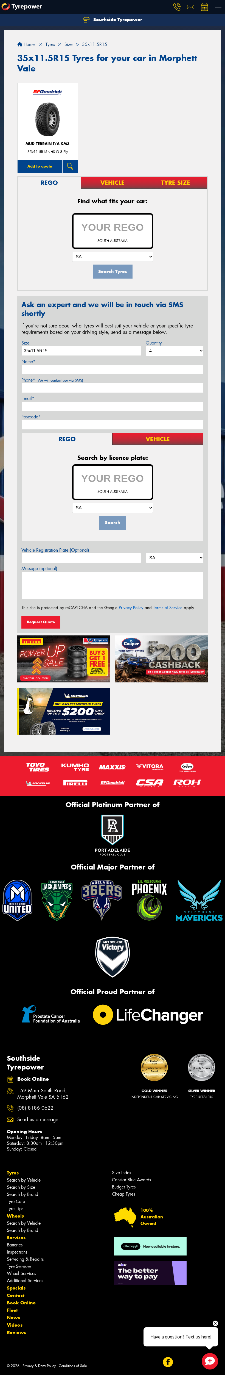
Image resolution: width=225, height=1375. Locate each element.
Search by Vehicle (24, 1180)
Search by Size (21, 1187)
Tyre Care (16, 1201)
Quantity (154, 343)
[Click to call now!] (176, 7)
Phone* (52, 380)
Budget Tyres (124, 1187)
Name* (28, 362)
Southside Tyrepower (117, 19)
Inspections (17, 1252)
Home (28, 44)
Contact (15, 1295)
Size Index (121, 1173)
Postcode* (31, 417)
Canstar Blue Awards (131, 1180)
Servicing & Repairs (25, 1259)
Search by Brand (22, 1194)
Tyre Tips (15, 1209)
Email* (27, 398)
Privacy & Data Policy (39, 1365)
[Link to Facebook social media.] (168, 1362)
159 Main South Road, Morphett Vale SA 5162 (43, 1094)
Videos (14, 1325)
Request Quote (41, 622)
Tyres (13, 1173)
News (13, 1318)
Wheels (15, 1216)
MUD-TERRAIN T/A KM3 (47, 143)
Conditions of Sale (73, 1365)
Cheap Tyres (123, 1194)
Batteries (14, 1245)
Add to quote (39, 166)
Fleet (12, 1310)
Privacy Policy (131, 607)
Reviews (16, 1332)
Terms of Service (167, 607)
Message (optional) (39, 568)
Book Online (21, 1303)
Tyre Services (19, 1266)
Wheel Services (21, 1273)
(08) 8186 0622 (35, 1108)
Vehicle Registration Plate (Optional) (55, 550)
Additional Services (25, 1281)
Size (25, 343)
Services (16, 1238)
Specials (16, 1288)
